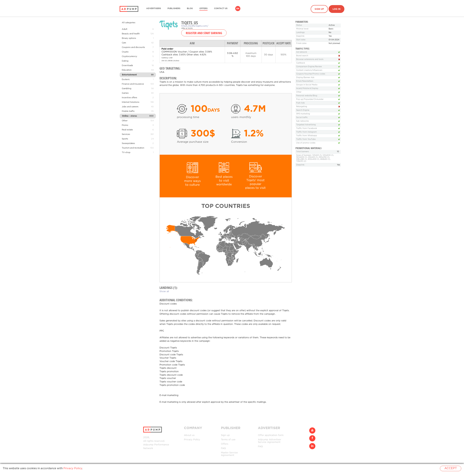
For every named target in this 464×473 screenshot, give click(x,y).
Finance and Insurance (133, 84)
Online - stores (129, 116)
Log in (336, 9)
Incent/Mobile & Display (307, 88)
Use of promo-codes (305, 143)
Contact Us (220, 8)
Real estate (127, 130)
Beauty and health (131, 34)
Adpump (148, 445)
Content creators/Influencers (309, 70)
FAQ (223, 448)
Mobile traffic (128, 111)
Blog (190, 8)
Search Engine (302, 110)
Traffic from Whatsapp (306, 136)
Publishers (173, 8)
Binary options (129, 38)
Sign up (319, 9)
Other (124, 121)
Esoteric (126, 79)
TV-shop (126, 152)
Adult (124, 29)
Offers (203, 8)
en (237, 9)
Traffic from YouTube (306, 139)
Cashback (300, 63)
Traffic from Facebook (306, 128)
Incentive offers (129, 98)
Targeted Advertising (306, 125)
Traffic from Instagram (306, 132)
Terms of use (228, 440)
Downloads (127, 65)
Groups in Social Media (306, 85)
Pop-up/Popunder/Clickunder (310, 99)
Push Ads (300, 103)
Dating (125, 61)
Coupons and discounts (133, 47)
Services (126, 134)
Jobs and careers (130, 107)
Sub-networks (302, 121)
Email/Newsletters (304, 81)
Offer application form (270, 435)
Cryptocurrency (129, 56)
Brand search (302, 56)
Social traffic (302, 117)
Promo (125, 125)
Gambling (126, 89)
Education (127, 70)
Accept (450, 468)
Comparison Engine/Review (309, 67)
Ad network (301, 52)
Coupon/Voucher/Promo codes (310, 74)
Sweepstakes (128, 143)
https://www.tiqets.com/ (194, 26)
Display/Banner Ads (305, 77)
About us (189, 435)
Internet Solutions (130, 102)
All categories (128, 23)
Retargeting (301, 106)
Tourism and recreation (133, 148)
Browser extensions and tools (309, 59)
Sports (125, 139)
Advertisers (153, 8)
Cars (124, 43)
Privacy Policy (192, 440)
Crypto (125, 52)
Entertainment (129, 75)
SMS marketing (303, 114)
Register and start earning (204, 33)
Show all (164, 292)
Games (125, 93)
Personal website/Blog (306, 96)
